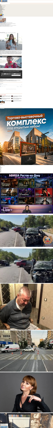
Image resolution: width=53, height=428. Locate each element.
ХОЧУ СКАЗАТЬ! (1, 13)
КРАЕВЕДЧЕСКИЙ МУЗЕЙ (2, 7)
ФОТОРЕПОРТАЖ (1, 12)
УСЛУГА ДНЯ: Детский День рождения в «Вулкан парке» (5, 24)
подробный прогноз (1, 165)
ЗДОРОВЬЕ (1, 6)
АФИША (0, 5)
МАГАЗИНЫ (3, 16)
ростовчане (2, 81)
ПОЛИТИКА (1, 10)
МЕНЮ (0, 4)
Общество (1, 32)
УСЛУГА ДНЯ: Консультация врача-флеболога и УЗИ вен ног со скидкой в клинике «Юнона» (8, 23)
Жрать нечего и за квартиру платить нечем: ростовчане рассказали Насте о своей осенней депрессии (8, 80)
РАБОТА (3, 14)
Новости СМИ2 (1, 104)
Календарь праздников (2, 17)
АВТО (2, 15)
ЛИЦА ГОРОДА (1, 8)
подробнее (4, 165)
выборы (0, 81)
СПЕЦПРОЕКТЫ (1, 11)
